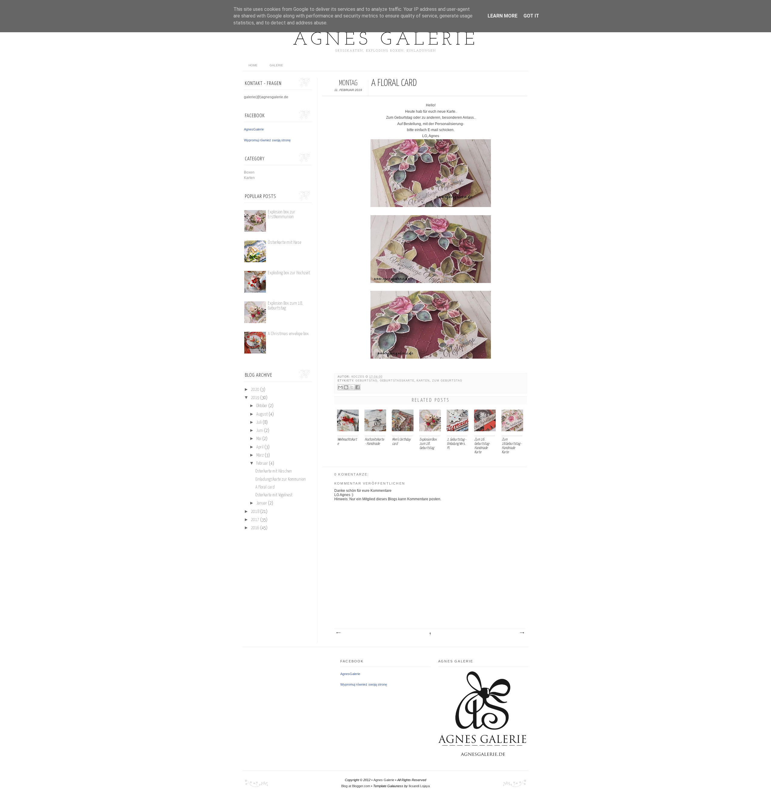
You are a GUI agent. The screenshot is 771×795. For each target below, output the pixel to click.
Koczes (358, 376)
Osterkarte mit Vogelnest (273, 495)
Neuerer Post (338, 633)
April (260, 447)
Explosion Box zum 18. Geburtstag (285, 305)
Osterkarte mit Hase (284, 242)
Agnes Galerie (385, 40)
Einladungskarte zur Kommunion (280, 479)
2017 (255, 520)
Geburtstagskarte (397, 380)
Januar (261, 503)
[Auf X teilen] (352, 387)
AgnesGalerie (254, 129)
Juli (259, 422)
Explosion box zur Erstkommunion (281, 214)
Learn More (502, 16)
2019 (255, 398)
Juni (259, 431)
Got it (531, 16)
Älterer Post (522, 633)
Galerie (276, 65)
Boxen (249, 172)
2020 (255, 390)
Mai (258, 439)
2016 (255, 528)
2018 (255, 512)
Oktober (261, 406)
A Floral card (265, 487)
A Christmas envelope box (288, 334)
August (262, 414)
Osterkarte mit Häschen (273, 471)
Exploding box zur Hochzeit (289, 273)
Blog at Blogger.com (355, 786)
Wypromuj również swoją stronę (267, 140)
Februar (262, 463)
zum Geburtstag (447, 380)
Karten (423, 380)
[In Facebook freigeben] (357, 387)
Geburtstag (366, 380)
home (253, 65)
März (260, 455)
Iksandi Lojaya (419, 786)
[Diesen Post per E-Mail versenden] (340, 387)
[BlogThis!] (346, 387)
